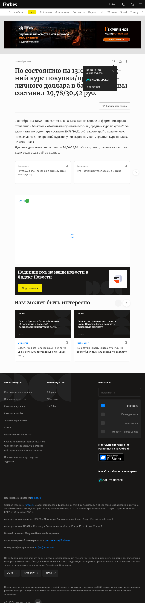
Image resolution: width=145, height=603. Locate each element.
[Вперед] (136, 172)
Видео (92, 12)
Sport (123, 12)
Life (102, 12)
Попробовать (93, 86)
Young (134, 12)
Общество (23, 342)
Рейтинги (46, 12)
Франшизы (62, 12)
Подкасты (78, 12)
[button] (141, 4)
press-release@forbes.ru (58, 540)
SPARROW (29, 573)
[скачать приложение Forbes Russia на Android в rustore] (111, 457)
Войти (112, 4)
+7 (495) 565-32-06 (44, 547)
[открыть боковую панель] (124, 4)
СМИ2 (10, 573)
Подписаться (30, 288)
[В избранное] (66, 166)
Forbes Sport (83, 342)
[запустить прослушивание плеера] (113, 61)
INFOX (48, 573)
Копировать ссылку (116, 106)
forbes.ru (36, 497)
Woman (112, 12)
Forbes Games (21, 12)
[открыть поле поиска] (132, 4)
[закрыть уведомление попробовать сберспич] (113, 71)
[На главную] (10, 4)
